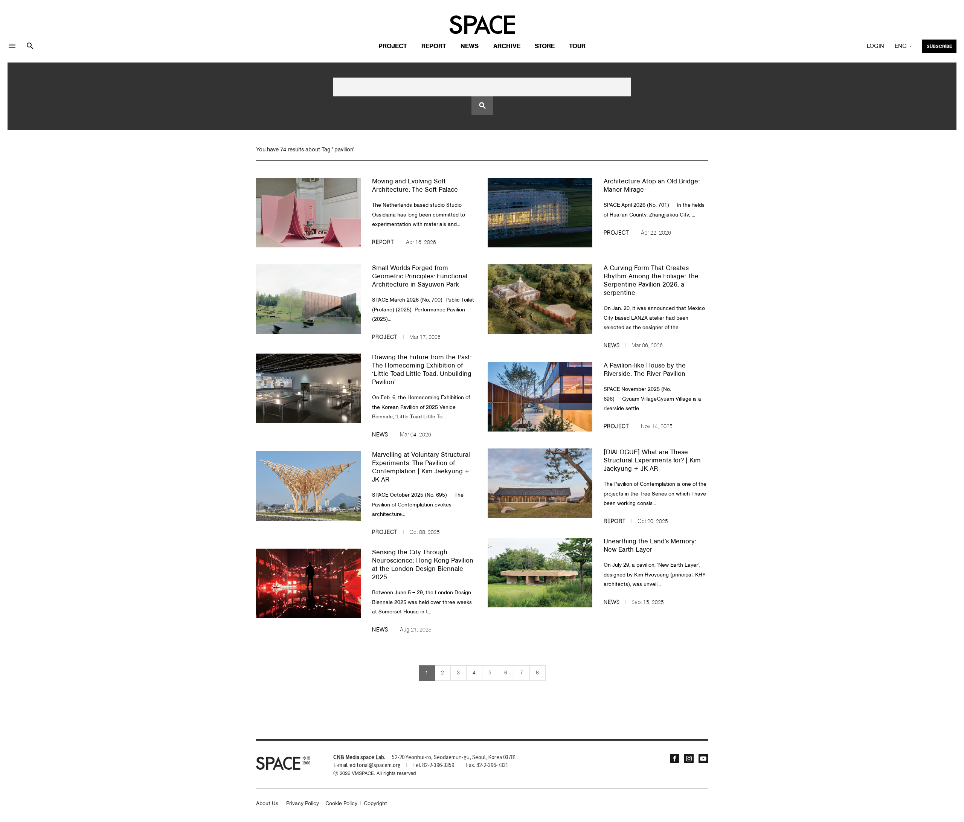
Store (545, 46)
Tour (577, 46)
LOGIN (875, 46)
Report (433, 46)
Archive (506, 46)
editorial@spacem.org (375, 766)
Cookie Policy (341, 803)
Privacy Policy (302, 803)
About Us (267, 803)
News (470, 46)
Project (392, 46)
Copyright (375, 803)
